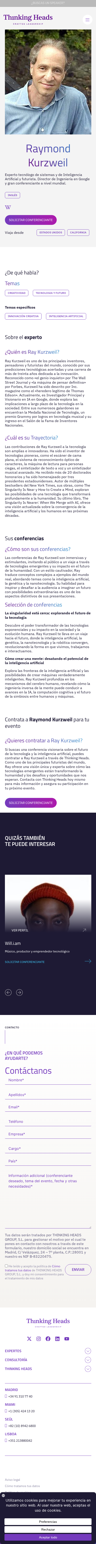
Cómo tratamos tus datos (22, 1486)
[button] (8, 992)
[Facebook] (48, 1338)
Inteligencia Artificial (66, 316)
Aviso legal (12, 1480)
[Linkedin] (57, 1338)
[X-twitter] (29, 1338)
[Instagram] (38, 1338)
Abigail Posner (36, 943)
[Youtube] (66, 1338)
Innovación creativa (23, 316)
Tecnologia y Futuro (51, 293)
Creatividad (16, 293)
